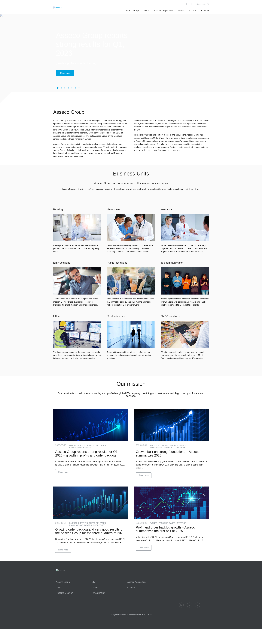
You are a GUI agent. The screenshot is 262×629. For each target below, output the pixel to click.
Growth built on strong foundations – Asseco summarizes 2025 (167, 453)
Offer (146, 10)
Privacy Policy (98, 593)
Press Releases (97, 445)
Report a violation (64, 593)
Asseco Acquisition (163, 10)
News (181, 10)
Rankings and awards (161, 447)
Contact (205, 10)
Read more (65, 68)
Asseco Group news (80, 447)
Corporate (179, 447)
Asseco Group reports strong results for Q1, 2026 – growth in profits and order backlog (86, 453)
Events (84, 445)
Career (192, 10)
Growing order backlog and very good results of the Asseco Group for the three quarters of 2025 (89, 531)
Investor (74, 445)
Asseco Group (132, 10)
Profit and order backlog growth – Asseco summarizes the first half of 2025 (165, 529)
